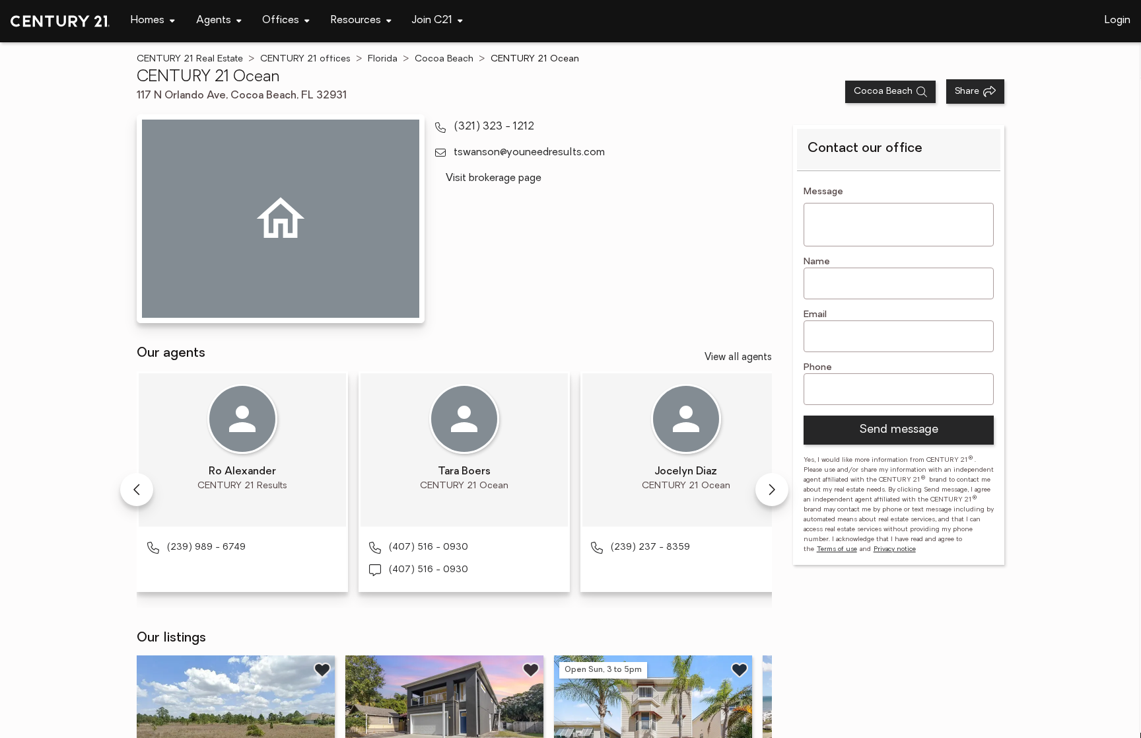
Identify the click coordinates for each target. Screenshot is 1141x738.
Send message (898, 430)
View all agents (738, 358)
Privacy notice (895, 549)
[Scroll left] (136, 489)
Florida (383, 59)
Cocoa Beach (444, 59)
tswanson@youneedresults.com (529, 152)
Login (1117, 20)
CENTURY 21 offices (305, 59)
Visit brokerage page (493, 178)
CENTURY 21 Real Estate (190, 59)
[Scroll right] (771, 489)
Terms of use (837, 549)
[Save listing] (322, 670)
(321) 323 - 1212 (494, 127)
